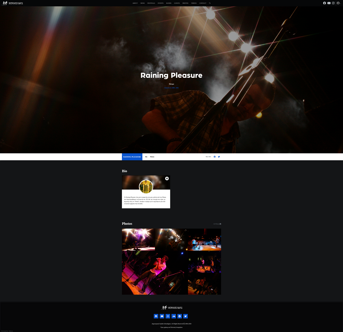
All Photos (216, 224)
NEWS (143, 3)
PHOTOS (185, 3)
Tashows (11, 331)
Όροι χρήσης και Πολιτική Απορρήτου (171, 327)
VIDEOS (194, 3)
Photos (152, 157)
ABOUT (135, 3)
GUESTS (177, 3)
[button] (339, 3)
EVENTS (160, 3)
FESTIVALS (151, 3)
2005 (177, 88)
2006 (173, 88)
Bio (146, 157)
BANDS (168, 3)
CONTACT (202, 3)
